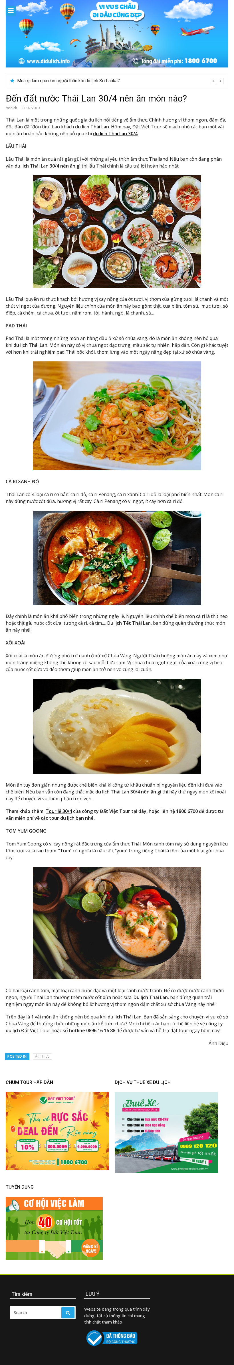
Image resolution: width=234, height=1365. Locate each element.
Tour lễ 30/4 (59, 811)
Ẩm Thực (42, 1056)
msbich (11, 108)
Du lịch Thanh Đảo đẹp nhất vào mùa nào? (58, 80)
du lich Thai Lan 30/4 (115, 133)
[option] (120, 81)
